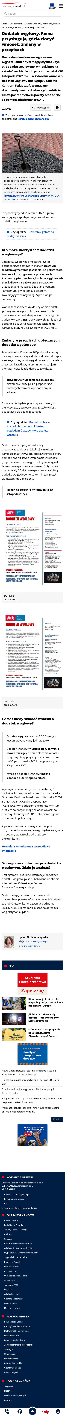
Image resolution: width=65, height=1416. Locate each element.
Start (4, 23)
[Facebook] (20, 1412)
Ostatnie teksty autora (30, 946)
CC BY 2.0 (9, 199)
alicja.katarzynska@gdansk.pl (33, 941)
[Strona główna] (7, 1412)
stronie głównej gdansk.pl (33, 119)
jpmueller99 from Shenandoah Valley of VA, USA (31, 196)
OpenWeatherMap (30, 1208)
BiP (5, 1203)
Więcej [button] (56, 1119)
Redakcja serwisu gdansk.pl (16, 1194)
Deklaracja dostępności (14, 1199)
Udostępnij (43, 107)
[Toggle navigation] (61, 5)
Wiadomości (16, 23)
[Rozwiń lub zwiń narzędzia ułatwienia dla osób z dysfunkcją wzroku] (58, 1412)
